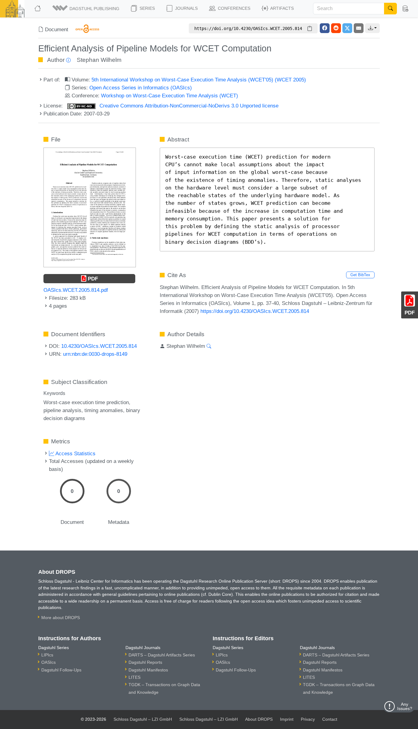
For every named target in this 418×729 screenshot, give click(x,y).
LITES (134, 677)
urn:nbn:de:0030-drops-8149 (95, 354)
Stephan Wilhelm (99, 60)
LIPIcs (47, 654)
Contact (329, 719)
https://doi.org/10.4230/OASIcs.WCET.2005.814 (254, 311)
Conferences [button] (233, 8)
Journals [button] (186, 8)
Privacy (308, 719)
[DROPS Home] (38, 8)
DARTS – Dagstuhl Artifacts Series (162, 654)
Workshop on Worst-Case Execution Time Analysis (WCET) (169, 95)
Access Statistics (74, 453)
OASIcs (48, 662)
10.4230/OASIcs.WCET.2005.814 (99, 346)
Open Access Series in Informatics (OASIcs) (140, 88)
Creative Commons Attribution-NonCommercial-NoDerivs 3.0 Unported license (188, 106)
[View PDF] (89, 207)
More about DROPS (60, 617)
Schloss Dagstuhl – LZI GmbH (143, 719)
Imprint (286, 719)
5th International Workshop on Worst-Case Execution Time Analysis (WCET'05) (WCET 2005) (198, 80)
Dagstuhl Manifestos (148, 669)
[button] (86, 8)
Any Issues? (404, 706)
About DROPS (259, 719)
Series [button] (146, 8)
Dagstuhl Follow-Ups (61, 669)
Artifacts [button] (281, 8)
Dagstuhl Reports (145, 662)
